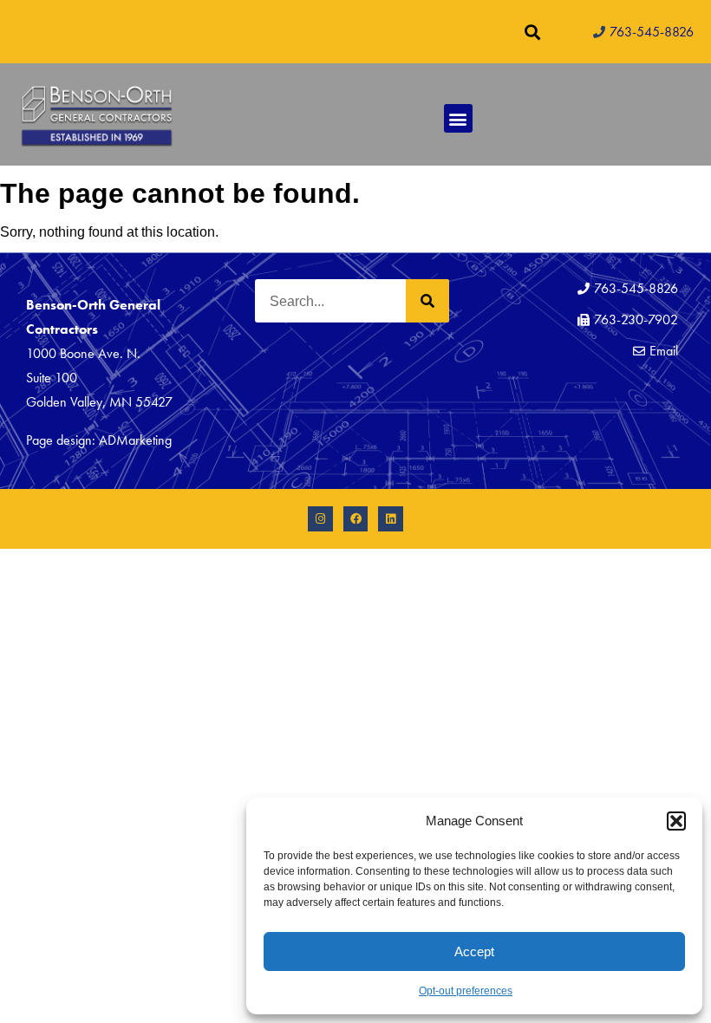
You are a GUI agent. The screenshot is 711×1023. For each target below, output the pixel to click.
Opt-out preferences (465, 991)
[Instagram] (320, 518)
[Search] (427, 301)
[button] (676, 821)
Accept (474, 951)
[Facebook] (356, 518)
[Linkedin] (390, 518)
